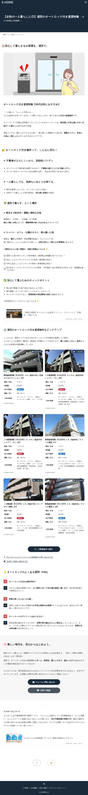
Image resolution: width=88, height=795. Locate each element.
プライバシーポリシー (56, 788)
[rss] (44, 784)
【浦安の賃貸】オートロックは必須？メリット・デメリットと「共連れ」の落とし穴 (52, 313)
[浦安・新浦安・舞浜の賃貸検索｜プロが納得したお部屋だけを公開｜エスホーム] (7, 2)
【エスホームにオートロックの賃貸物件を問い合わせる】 (29, 557)
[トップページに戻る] (51, 763)
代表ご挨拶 (43, 788)
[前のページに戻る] (37, 763)
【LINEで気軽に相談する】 (17, 561)
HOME (26, 788)
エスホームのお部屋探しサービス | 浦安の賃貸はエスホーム (48, 738)
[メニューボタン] (85, 2)
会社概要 (34, 788)
